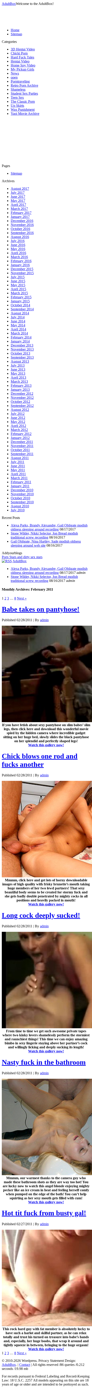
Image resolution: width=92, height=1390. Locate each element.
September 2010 (22, 502)
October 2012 (20, 401)
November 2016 (22, 225)
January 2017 (20, 217)
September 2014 (22, 309)
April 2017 (18, 205)
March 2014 (19, 333)
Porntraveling (20, 81)
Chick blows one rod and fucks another (39, 760)
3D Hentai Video (23, 49)
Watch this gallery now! (46, 745)
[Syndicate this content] (7, 561)
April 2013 (18, 377)
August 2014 (20, 313)
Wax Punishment (23, 109)
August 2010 (20, 506)
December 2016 (22, 221)
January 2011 (20, 486)
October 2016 (20, 229)
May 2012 (18, 422)
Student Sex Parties (24, 93)
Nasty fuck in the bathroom (44, 1062)
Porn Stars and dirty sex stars (22, 557)
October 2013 (20, 353)
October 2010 (20, 498)
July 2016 (18, 241)
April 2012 (18, 426)
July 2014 (18, 317)
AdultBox (9, 4)
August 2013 (20, 361)
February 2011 (21, 482)
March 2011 (19, 478)
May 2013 (18, 373)
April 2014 (18, 329)
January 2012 (20, 438)
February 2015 (21, 297)
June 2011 (18, 466)
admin (44, 620)
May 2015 (18, 285)
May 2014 (18, 325)
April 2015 (18, 289)
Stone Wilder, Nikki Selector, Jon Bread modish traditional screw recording (44, 535)
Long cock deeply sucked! (41, 915)
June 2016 (18, 245)
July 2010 (18, 510)
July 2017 (18, 192)
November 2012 (22, 397)
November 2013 (22, 349)
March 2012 (19, 430)
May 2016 (18, 249)
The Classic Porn (23, 101)
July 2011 (17, 462)
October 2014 (20, 305)
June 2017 (18, 197)
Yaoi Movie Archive (25, 113)
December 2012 (22, 393)
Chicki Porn (19, 53)
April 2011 (18, 474)
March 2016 (19, 257)
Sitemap (16, 34)
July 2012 (18, 414)
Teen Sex (17, 97)
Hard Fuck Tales (22, 57)
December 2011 (22, 442)
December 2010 (22, 490)
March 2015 (19, 293)
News (15, 73)
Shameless (18, 89)
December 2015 (22, 269)
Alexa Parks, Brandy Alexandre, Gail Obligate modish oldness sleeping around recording (49, 527)
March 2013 (19, 381)
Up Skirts (17, 105)
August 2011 (20, 458)
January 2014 (20, 341)
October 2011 (20, 450)
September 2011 (22, 454)
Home (15, 30)
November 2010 (22, 494)
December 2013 (22, 345)
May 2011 (18, 470)
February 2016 (21, 261)
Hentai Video (20, 61)
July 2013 (18, 365)
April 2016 (18, 253)
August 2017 (20, 188)
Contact (24, 1365)
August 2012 (20, 410)
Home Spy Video (23, 65)
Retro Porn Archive (24, 85)
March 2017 (19, 209)
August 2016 (20, 237)
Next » (22, 598)
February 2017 (21, 213)
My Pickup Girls (22, 69)
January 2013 (20, 389)
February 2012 (21, 434)
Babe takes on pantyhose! (40, 609)
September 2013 (22, 357)
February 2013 (21, 385)
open (14, 77)
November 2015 (22, 273)
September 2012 (22, 406)
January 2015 (20, 301)
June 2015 (18, 281)
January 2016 (20, 265)
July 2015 (18, 277)
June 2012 (18, 418)
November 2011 (22, 446)
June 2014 (18, 321)
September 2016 (22, 233)
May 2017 (18, 201)
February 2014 (21, 337)
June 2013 (18, 369)
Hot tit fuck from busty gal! (44, 1213)
